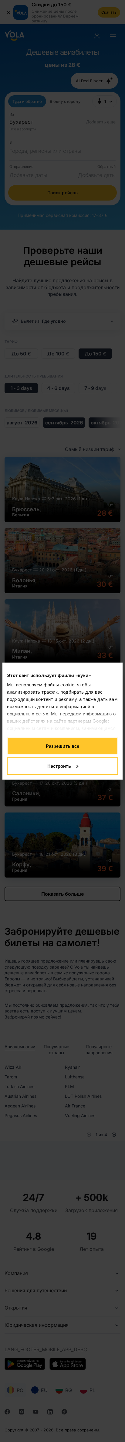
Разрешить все (62, 746)
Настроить (59, 765)
